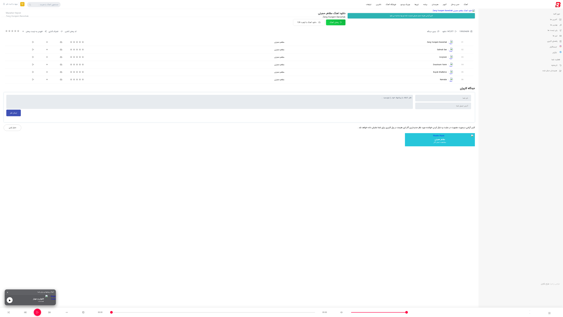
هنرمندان (435, 4)
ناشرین (378, 4)
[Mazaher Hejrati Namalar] (451, 79)
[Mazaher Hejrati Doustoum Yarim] (451, 64)
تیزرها (417, 4)
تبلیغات (368, 4)
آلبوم (444, 4)
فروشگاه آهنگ (391, 4)
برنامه (425, 4)
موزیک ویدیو (405, 4)
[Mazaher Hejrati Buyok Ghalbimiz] (451, 72)
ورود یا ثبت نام (11, 4)
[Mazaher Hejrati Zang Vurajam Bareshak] (451, 42)
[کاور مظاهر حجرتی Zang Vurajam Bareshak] (411, 10)
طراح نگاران (545, 284)
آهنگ (466, 4)
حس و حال (455, 4)
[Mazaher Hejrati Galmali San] (451, 49)
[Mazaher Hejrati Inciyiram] (451, 57)
